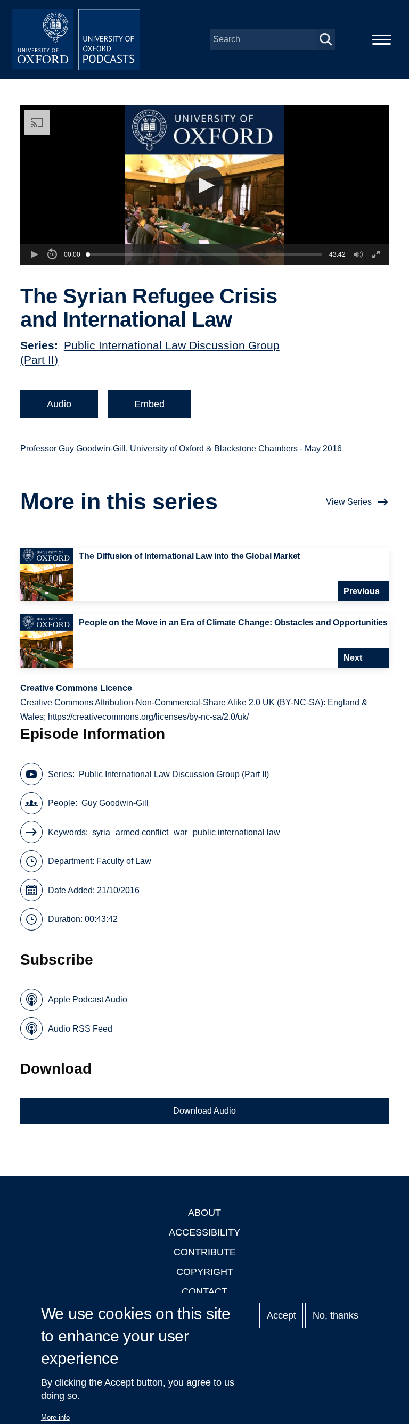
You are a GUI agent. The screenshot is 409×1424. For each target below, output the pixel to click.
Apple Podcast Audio (87, 999)
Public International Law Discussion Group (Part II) (174, 774)
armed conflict (142, 832)
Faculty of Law (123, 861)
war (180, 832)
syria (101, 832)
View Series (349, 501)
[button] (205, 185)
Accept (281, 1315)
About (204, 1212)
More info (55, 1417)
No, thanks (335, 1315)
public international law (236, 832)
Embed (149, 404)
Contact (204, 1291)
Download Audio (204, 1110)
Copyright (204, 1271)
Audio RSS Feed (80, 1028)
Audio (59, 404)
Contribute (205, 1252)
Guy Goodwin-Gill (115, 803)
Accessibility (204, 1232)
